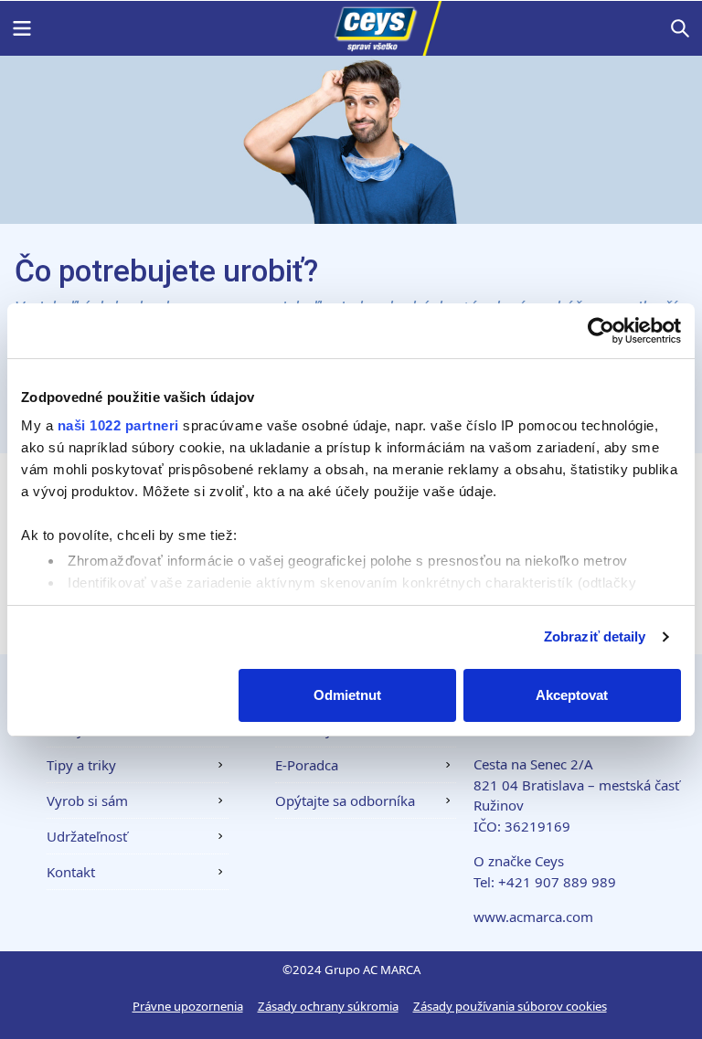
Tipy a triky (81, 765)
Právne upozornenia (188, 1006)
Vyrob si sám (87, 800)
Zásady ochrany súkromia (328, 1006)
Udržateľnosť (87, 836)
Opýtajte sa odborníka (345, 800)
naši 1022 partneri (118, 425)
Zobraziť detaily (595, 636)
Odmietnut (347, 695)
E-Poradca (306, 765)
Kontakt (71, 872)
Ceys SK (351, 28)
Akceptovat (572, 695)
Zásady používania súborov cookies (510, 1006)
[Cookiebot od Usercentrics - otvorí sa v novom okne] (601, 331)
